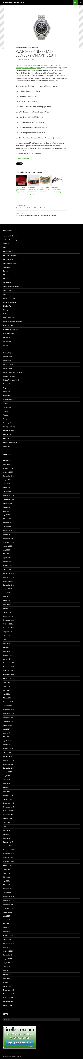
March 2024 (7, 519)
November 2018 (8, 760)
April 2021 (6, 647)
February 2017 (8, 842)
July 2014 (6, 963)
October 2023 (8, 538)
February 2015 (8, 935)
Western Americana (10, 442)
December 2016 (8, 850)
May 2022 (6, 597)
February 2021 (8, 655)
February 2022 (8, 608)
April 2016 (6, 881)
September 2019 (8, 721)
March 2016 (7, 885)
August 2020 (7, 678)
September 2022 (8, 585)
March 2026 (7, 464)
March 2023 (7, 561)
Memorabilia (7, 360)
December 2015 (8, 896)
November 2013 (8, 994)
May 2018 (6, 783)
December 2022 (8, 573)
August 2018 (7, 772)
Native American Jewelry (11, 380)
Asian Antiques (8, 251)
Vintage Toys (7, 434)
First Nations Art (9, 333)
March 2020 (7, 698)
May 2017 (6, 830)
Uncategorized (8, 423)
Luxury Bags (26, 47)
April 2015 (6, 928)
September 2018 (8, 768)
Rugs (4, 388)
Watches (35, 47)
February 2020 (8, 702)
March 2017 (7, 838)
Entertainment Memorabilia (12, 321)
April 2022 (6, 600)
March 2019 (7, 745)
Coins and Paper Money (11, 286)
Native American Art (10, 376)
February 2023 (8, 565)
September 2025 (8, 476)
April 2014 (6, 974)
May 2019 (6, 737)
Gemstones (7, 341)
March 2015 (7, 931)
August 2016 (7, 865)
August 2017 (7, 819)
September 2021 (8, 628)
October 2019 (8, 717)
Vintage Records (8, 430)
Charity (5, 275)
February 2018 (8, 795)
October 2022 (8, 581)
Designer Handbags (9, 302)
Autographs (7, 267)
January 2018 (7, 799)
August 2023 (7, 546)
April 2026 (6, 460)
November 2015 (8, 900)
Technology (7, 407)
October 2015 (8, 904)
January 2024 (7, 526)
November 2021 (8, 620)
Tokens (5, 415)
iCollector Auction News (13, 2)
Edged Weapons (8, 318)
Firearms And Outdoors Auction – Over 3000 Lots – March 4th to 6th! (57, 190)
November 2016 (8, 854)
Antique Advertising (10, 240)
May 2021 (6, 643)
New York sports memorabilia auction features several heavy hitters (21, 190)
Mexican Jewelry (8, 364)
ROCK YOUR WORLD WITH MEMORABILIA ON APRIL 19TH (36, 214)
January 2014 (7, 986)
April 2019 (6, 741)
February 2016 (8, 889)
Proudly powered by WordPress (12, 1056)
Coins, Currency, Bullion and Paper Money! (30, 206)
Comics (5, 294)
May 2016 (6, 877)
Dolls (5, 314)
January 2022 (7, 612)
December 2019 (8, 709)
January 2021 (7, 659)
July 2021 (6, 635)
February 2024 (8, 523)
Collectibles (7, 290)
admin (32, 59)
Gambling (6, 337)
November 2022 (8, 577)
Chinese (6, 279)
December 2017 (8, 803)
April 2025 (6, 488)
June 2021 (6, 639)
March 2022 (7, 604)
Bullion (5, 271)
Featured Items (8, 325)
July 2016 (6, 869)
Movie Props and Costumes (12, 372)
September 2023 (8, 542)
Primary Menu (80, 2)
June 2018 (6, 780)
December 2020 (8, 663)
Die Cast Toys (7, 306)
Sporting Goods (8, 399)
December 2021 (8, 616)
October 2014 (8, 951)
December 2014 (8, 943)
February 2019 (8, 748)
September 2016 (8, 861)
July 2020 (6, 682)
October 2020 (8, 671)
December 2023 (8, 530)
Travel (5, 419)
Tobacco (6, 411)
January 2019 (7, 752)
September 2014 (8, 955)
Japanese (6, 345)
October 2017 (8, 811)
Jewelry (19, 47)
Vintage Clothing (9, 427)
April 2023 (6, 558)
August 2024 (7, 503)
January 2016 (7, 892)
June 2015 (6, 920)
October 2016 (8, 857)
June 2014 (6, 966)
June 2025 (6, 484)
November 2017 (8, 807)
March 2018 (7, 791)
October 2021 (8, 624)
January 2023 (7, 569)
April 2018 (6, 787)
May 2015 (6, 924)
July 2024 (6, 507)
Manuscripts (7, 357)
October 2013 (8, 998)
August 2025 (7, 480)
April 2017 (6, 834)
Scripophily (7, 392)
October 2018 (8, 764)
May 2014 (6, 970)
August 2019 (7, 725)
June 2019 (6, 733)
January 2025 (7, 491)
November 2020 (8, 667)
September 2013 (8, 1002)
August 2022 (7, 589)
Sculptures (6, 395)
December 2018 (8, 756)
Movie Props (7, 368)
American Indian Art (10, 236)
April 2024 (6, 515)
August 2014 (7, 959)
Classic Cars (7, 283)
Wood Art (6, 446)
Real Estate (7, 384)
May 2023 (6, 554)
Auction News (8, 259)
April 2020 (6, 694)
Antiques (6, 244)
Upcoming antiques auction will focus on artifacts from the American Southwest (33, 191)
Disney (5, 310)
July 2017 (6, 822)
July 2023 (6, 550)
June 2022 (6, 593)
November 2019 (8, 713)
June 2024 (6, 511)
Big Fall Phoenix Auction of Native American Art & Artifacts (44, 190)
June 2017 (6, 826)
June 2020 (6, 686)
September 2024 (8, 499)
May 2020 (6, 690)
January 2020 (7, 706)
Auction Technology (10, 263)
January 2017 (7, 846)
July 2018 (6, 776)
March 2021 (7, 651)
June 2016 (6, 873)
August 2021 (7, 632)
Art (4, 247)
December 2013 (8, 990)
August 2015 (7, 912)
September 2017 (8, 815)
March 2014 (7, 978)
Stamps (5, 403)
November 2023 (8, 534)
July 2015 (6, 916)
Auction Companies (10, 255)
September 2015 (8, 908)
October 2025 (8, 472)
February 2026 (8, 468)
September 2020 (8, 674)
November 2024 (8, 495)
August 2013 (7, 1005)
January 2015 (7, 939)
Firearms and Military (10, 329)
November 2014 (8, 947)
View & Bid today (22, 158)
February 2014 (8, 982)
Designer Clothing (9, 298)
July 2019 (6, 729)
